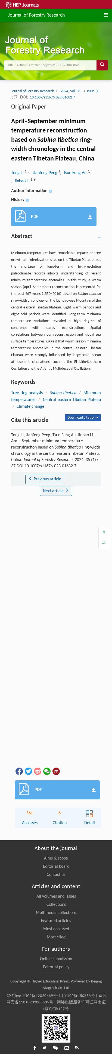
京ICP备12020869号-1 (41, 996)
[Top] (103, 532)
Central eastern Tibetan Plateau (72, 400)
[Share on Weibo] (37, 771)
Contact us (56, 875)
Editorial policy (56, 967)
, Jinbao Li (21, 181)
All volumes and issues (56, 896)
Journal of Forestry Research (36, 15)
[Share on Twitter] (28, 771)
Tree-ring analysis (27, 393)
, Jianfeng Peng (44, 173)
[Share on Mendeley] (56, 771)
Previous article (47, 479)
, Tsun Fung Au (74, 173)
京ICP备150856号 (79, 996)
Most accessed (56, 929)
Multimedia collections (56, 913)
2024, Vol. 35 (70, 91)
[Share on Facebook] (19, 771)
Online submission (56, 959)
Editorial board (56, 866)
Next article (54, 491)
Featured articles (56, 921)
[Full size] (103, 543)
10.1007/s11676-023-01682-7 (52, 97)
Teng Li (18, 173)
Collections (56, 904)
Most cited (56, 937)
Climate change (30, 406)
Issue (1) (93, 91)
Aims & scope (56, 858)
